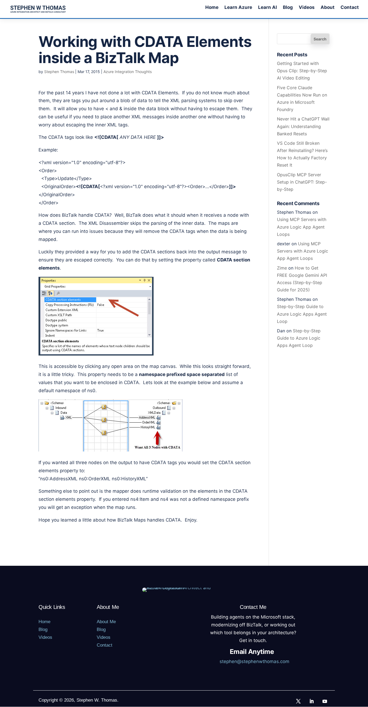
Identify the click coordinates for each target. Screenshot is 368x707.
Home (211, 7)
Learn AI (267, 7)
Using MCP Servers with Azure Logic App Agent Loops (301, 227)
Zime (282, 268)
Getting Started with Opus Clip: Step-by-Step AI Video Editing (302, 71)
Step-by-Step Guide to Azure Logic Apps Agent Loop (302, 314)
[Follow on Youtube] (324, 701)
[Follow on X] (298, 701)
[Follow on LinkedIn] (311, 701)
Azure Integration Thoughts (127, 71)
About (328, 7)
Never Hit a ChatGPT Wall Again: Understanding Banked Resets (303, 126)
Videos (307, 7)
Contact (350, 7)
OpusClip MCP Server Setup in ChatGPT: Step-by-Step (302, 182)
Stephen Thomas (59, 71)
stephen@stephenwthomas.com (254, 661)
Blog (288, 7)
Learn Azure (238, 7)
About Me (106, 621)
